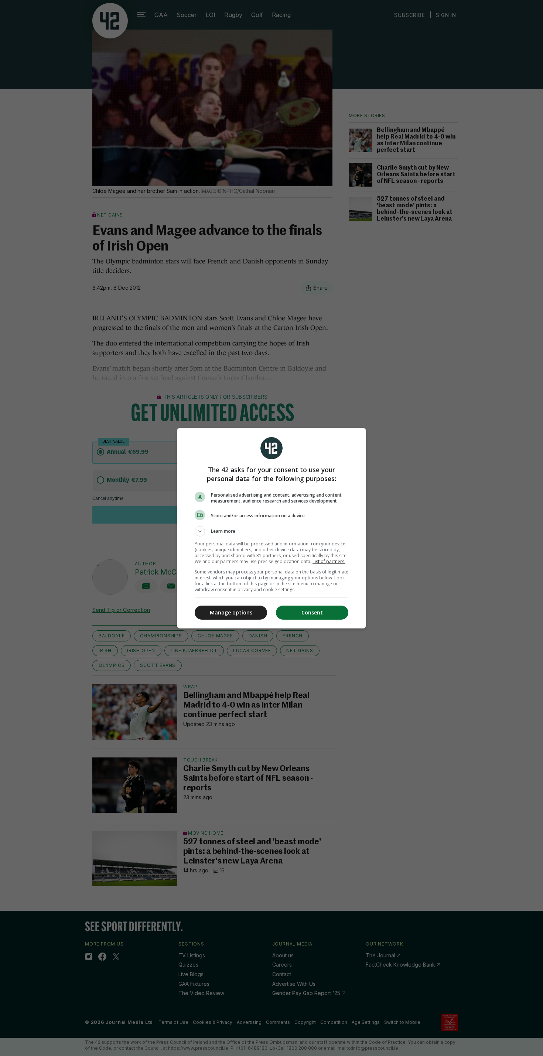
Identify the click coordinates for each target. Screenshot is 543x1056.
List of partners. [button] (329, 561)
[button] (271, 531)
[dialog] (271, 528)
